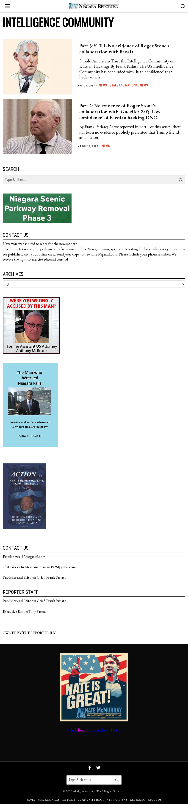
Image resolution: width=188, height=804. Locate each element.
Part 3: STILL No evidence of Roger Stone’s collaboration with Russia (124, 49)
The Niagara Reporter (111, 791)
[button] (180, 179)
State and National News (129, 85)
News (103, 85)
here (81, 730)
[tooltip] (89, 767)
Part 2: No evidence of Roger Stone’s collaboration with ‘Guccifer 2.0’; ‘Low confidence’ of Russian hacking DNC (119, 112)
